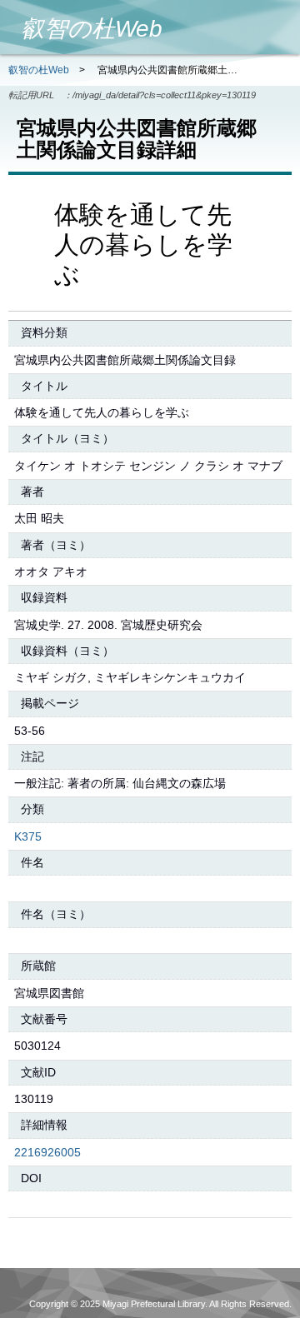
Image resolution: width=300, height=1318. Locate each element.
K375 (28, 836)
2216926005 (47, 1152)
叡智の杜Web (38, 70)
